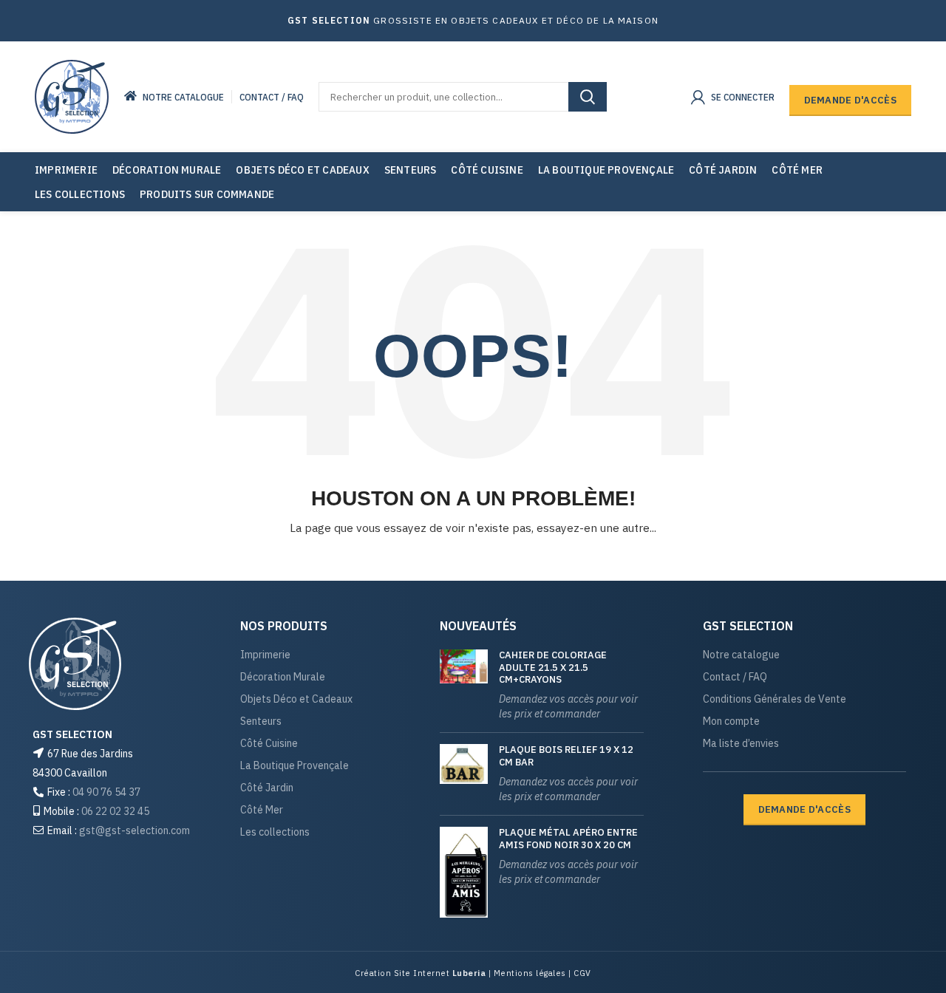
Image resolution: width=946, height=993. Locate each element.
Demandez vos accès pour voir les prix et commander (568, 706)
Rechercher (587, 97)
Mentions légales (528, 973)
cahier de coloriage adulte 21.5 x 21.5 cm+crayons (553, 667)
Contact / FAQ (735, 677)
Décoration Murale (282, 677)
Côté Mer (261, 810)
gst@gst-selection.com (134, 830)
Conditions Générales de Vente (774, 699)
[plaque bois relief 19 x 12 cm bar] (464, 774)
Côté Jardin (266, 788)
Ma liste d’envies (741, 743)
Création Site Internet (403, 973)
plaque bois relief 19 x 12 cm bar (566, 756)
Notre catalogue (741, 655)
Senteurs (261, 721)
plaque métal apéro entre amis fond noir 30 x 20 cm (568, 839)
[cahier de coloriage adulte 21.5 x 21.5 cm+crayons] (464, 685)
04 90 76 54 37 (106, 792)
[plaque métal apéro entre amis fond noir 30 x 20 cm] (464, 872)
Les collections (275, 832)
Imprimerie (265, 655)
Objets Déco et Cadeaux (296, 699)
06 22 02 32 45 (115, 811)
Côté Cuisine (269, 743)
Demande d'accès (850, 100)
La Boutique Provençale (294, 765)
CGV (581, 973)
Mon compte (731, 721)
